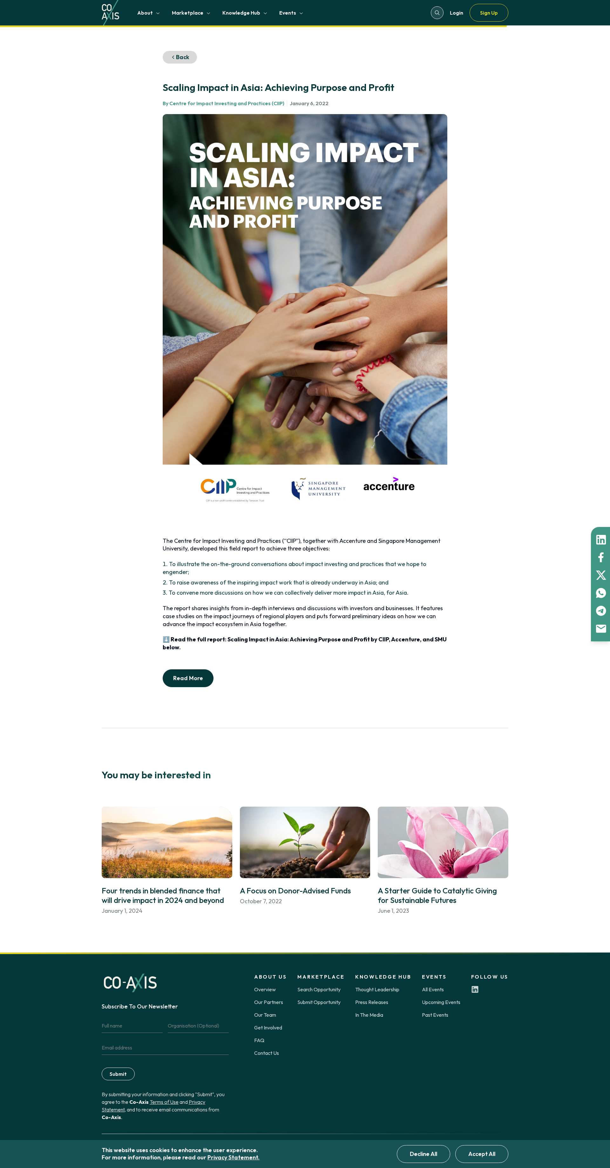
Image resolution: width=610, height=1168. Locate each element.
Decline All (423, 1154)
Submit (118, 1074)
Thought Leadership (377, 989)
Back (182, 57)
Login (456, 13)
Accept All (481, 1154)
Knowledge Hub (241, 13)
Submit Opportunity (319, 1002)
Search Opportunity (319, 989)
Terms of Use (164, 1102)
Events (287, 13)
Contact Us (266, 1053)
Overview (265, 989)
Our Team (265, 1015)
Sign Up (489, 13)
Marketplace (187, 13)
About (145, 13)
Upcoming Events (441, 1002)
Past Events (435, 1015)
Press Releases (371, 1002)
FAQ (259, 1040)
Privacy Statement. (233, 1157)
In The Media (369, 1015)
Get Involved (268, 1027)
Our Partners (268, 1002)
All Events (433, 989)
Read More (188, 678)
